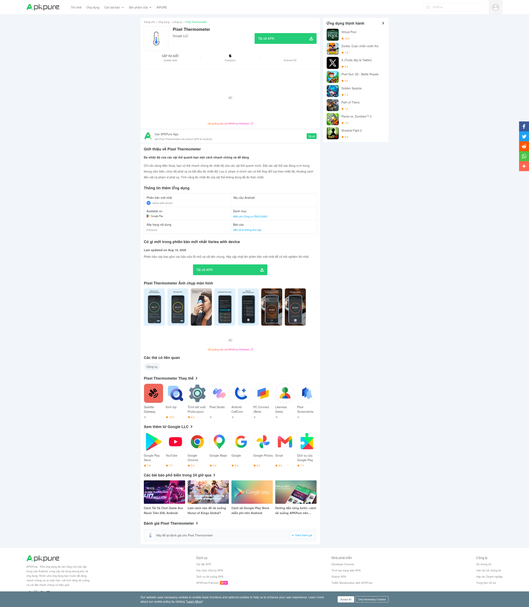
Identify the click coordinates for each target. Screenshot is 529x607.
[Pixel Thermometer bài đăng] (154, 307)
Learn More (194, 601)
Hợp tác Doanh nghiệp (489, 576)
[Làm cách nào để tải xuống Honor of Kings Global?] (208, 492)
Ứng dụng (163, 22)
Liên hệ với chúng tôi (488, 570)
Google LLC (180, 36)
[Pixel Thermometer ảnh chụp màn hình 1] (177, 307)
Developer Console (342, 564)
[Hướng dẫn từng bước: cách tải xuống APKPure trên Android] (296, 492)
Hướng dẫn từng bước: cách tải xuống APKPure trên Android (295, 510)
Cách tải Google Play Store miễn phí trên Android (250, 510)
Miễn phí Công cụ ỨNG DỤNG (250, 216)
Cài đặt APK (203, 564)
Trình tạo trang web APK (346, 570)
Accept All (345, 599)
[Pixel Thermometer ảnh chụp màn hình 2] (201, 307)
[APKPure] (42, 7)
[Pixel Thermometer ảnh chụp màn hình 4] (248, 307)
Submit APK (338, 576)
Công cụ (177, 22)
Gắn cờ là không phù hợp (247, 230)
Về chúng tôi (483, 564)
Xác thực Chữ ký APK (209, 570)
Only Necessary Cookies (372, 599)
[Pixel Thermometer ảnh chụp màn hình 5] (271, 307)
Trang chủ (149, 22)
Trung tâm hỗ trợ (486, 583)
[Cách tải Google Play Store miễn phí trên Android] (252, 492)
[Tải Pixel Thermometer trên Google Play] (155, 216)
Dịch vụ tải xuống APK (210, 576)
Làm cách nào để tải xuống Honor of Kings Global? (207, 510)
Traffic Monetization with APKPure (351, 583)
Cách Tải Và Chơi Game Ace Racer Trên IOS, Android (163, 510)
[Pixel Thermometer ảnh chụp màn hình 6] (295, 307)
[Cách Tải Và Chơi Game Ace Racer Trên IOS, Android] (164, 492)
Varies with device (162, 203)
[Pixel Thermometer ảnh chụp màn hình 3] (224, 307)
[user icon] (495, 7)
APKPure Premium (207, 583)
